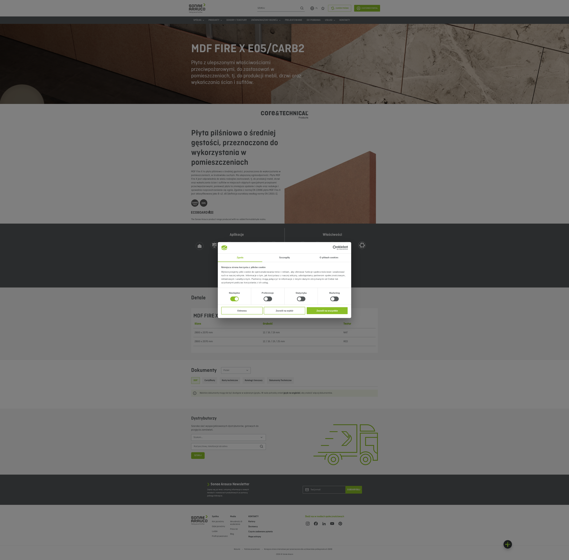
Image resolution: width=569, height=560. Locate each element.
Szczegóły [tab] (284, 257)
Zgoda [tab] (240, 257)
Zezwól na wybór (284, 310)
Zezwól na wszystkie (327, 310)
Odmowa (242, 310)
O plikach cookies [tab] (329, 257)
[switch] (268, 298)
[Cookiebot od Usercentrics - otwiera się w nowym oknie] (335, 248)
